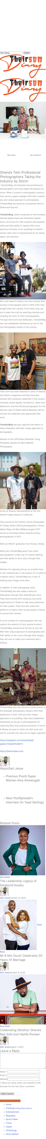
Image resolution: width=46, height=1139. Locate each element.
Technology (11, 1130)
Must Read (23, 142)
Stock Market (12, 1134)
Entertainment (12, 1112)
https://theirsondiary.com (11, 751)
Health (9, 1126)
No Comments (35, 155)
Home (8, 1104)
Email (3, 1075)
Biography (10, 1115)
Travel (9, 1123)
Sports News (12, 1119)
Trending (19, 1108)
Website (3, 1079)
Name (3, 1071)
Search (26, 53)
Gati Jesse (11, 155)
